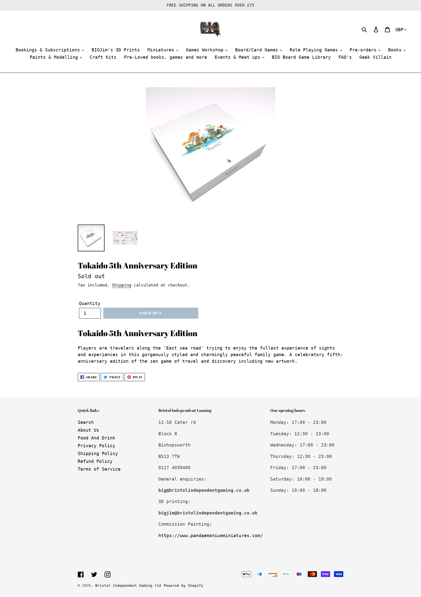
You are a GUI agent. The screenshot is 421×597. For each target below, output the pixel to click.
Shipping (121, 285)
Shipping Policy (98, 453)
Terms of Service (99, 469)
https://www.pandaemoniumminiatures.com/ (210, 535)
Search (86, 422)
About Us (88, 430)
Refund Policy (95, 461)
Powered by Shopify (183, 585)
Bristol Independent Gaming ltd (128, 585)
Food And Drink (96, 437)
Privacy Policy (96, 445)
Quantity (89, 303)
